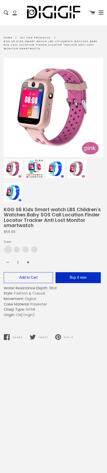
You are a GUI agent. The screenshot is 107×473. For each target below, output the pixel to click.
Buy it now (78, 277)
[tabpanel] (53, 107)
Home (8, 37)
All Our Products (35, 37)
